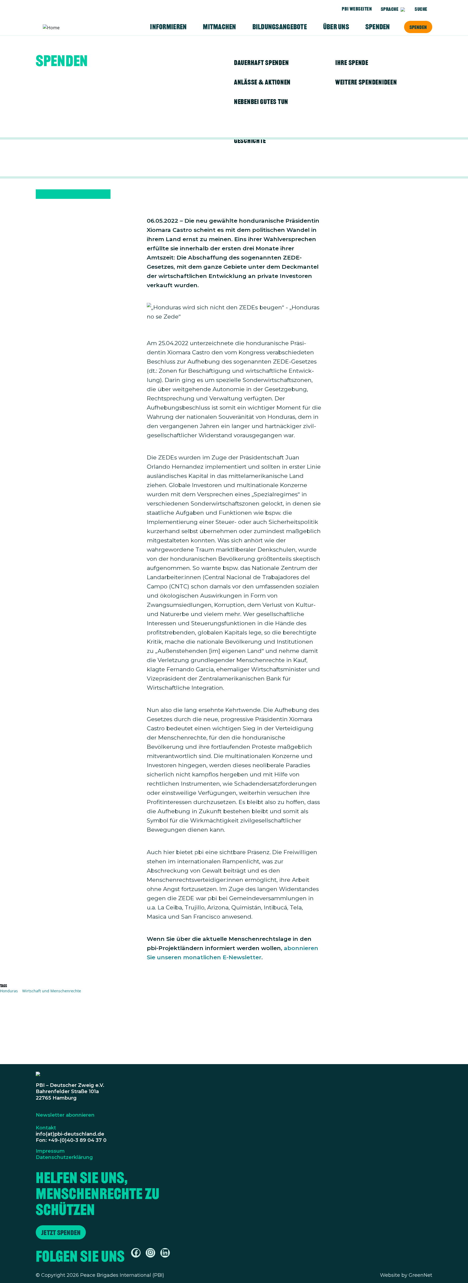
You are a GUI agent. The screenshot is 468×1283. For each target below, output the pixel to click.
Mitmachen (219, 26)
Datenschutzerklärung (64, 1157)
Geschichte (250, 140)
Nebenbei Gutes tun (261, 101)
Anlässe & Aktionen (262, 82)
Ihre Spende (351, 62)
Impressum (50, 1151)
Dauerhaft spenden (261, 62)
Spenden (418, 27)
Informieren (168, 26)
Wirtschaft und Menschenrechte (51, 990)
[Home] (64, 27)
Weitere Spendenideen (366, 82)
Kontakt (46, 1128)
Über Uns (336, 26)
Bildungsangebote (279, 26)
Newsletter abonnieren (65, 1115)
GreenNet (420, 1275)
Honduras (9, 990)
